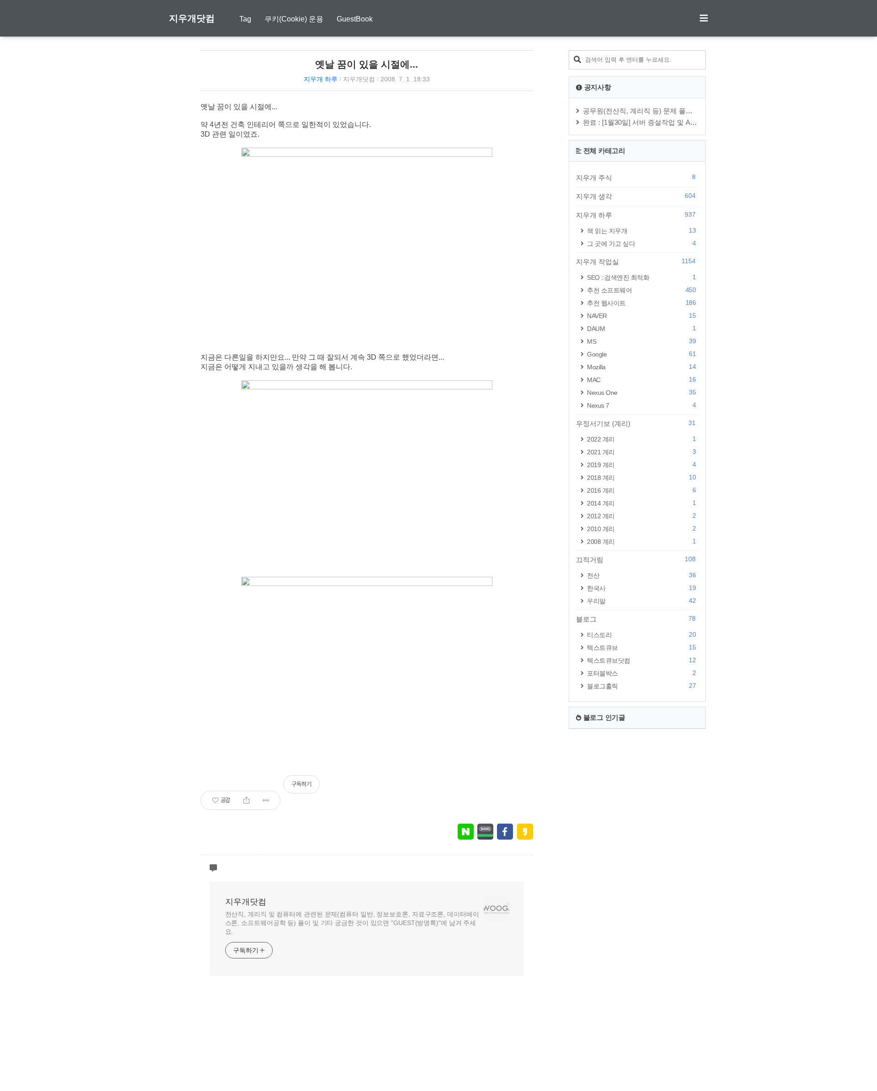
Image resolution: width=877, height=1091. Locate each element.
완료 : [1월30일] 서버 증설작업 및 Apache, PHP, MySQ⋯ (669, 122)
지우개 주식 (636, 177)
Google (641, 354)
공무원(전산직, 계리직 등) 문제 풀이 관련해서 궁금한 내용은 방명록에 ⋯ (693, 111)
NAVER (641, 315)
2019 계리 (641, 464)
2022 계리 (641, 439)
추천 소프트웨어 (641, 290)
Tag (245, 19)
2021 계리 (641, 452)
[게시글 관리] (266, 800)
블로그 (636, 619)
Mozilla (641, 367)
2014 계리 (641, 503)
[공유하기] (246, 800)
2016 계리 (641, 490)
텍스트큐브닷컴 (641, 660)
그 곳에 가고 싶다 (641, 243)
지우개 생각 (636, 196)
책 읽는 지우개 (641, 230)
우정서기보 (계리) (636, 423)
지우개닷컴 (192, 18)
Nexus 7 (641, 405)
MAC (641, 379)
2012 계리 (641, 516)
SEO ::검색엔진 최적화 (641, 277)
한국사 (641, 588)
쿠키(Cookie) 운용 (293, 19)
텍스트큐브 (641, 647)
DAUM (641, 328)
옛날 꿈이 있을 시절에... (366, 64)
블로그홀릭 (641, 686)
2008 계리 (641, 541)
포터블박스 (641, 673)
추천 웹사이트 (641, 303)
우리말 (641, 601)
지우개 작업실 (636, 261)
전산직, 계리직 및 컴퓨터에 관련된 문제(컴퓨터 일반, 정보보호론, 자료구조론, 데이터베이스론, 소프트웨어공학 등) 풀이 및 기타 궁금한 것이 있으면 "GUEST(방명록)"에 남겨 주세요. (352, 922)
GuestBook (355, 19)
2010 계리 (641, 528)
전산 (641, 575)
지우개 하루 (321, 79)
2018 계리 (641, 477)
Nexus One (641, 392)
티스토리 (641, 635)
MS (641, 341)
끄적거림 (636, 559)
